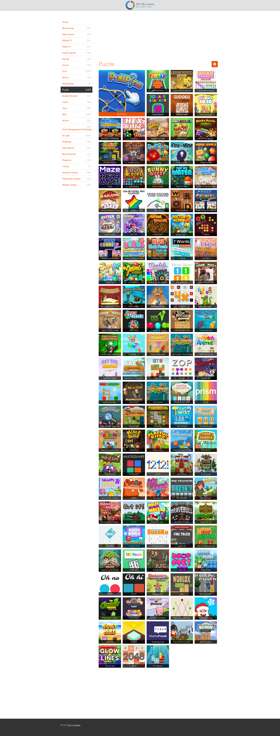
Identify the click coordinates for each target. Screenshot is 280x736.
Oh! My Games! (74, 725)
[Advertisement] (158, 35)
